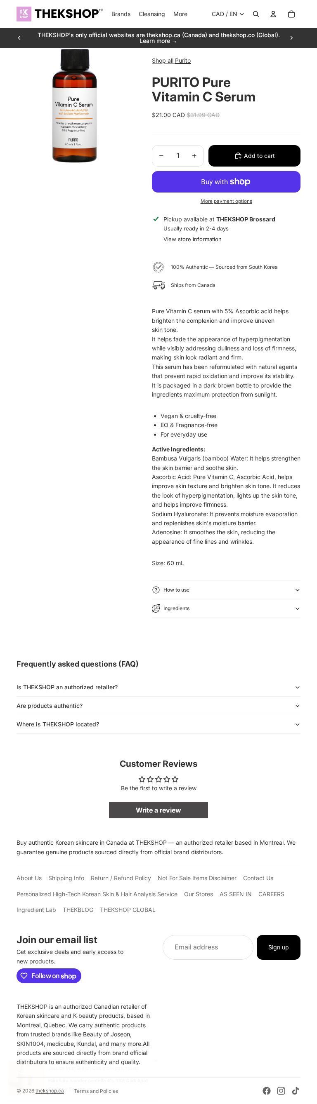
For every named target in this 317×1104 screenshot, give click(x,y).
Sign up (278, 947)
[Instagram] (281, 1091)
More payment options (226, 201)
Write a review (158, 810)
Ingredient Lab (36, 909)
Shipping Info (66, 877)
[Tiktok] (295, 1091)
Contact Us (258, 877)
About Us (29, 877)
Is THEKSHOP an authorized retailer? (67, 687)
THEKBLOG (78, 909)
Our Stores (198, 893)
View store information (192, 239)
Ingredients (176, 608)
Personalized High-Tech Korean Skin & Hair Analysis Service (97, 893)
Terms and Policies (96, 1091)
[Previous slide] (19, 38)
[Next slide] (291, 38)
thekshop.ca (49, 1091)
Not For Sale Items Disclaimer (197, 877)
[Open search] (256, 14)
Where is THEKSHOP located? (58, 724)
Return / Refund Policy (121, 877)
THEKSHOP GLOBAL (128, 909)
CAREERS (271, 893)
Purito (183, 60)
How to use (176, 590)
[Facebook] (267, 1091)
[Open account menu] (273, 14)
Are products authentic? (50, 705)
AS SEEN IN (236, 893)
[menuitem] (180, 14)
